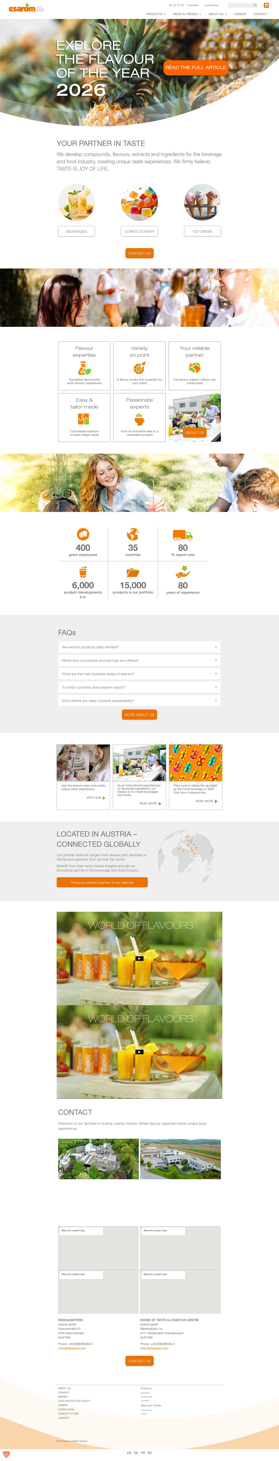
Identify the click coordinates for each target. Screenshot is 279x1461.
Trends (143, 1414)
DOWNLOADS (66, 1409)
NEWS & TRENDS (185, 14)
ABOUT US (216, 14)
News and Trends (151, 1406)
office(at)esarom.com (72, 1348)
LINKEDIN (63, 1418)
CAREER (240, 14)
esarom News (146, 1410)
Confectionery (146, 1396)
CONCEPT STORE (68, 1414)
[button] (6, 1454)
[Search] (255, 5)
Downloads (193, 5)
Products (146, 1388)
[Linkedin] (266, 5)
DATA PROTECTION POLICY (74, 1401)
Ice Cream (145, 1400)
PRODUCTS (154, 14)
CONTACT (260, 14)
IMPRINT (63, 1397)
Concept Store (211, 5)
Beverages (145, 1393)
